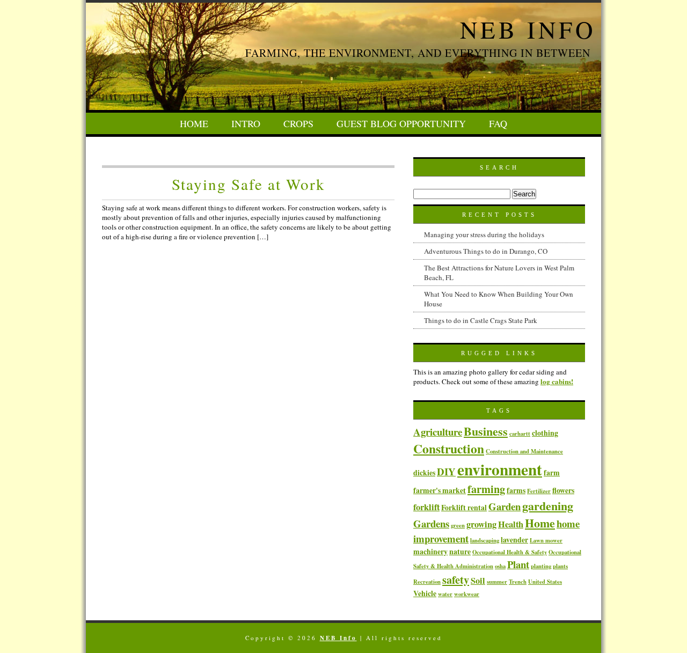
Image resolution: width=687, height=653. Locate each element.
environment (499, 469)
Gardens (431, 523)
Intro (245, 123)
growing (481, 524)
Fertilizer (539, 491)
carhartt (519, 433)
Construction (448, 448)
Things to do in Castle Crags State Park (480, 320)
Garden (504, 506)
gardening (547, 505)
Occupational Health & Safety (509, 552)
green (458, 525)
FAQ (498, 123)
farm (552, 472)
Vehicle (424, 593)
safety (455, 579)
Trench (518, 581)
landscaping (484, 540)
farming (486, 489)
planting (541, 566)
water (445, 594)
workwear (466, 594)
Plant (518, 564)
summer (497, 581)
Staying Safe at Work (248, 183)
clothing (545, 432)
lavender (514, 539)
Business (486, 430)
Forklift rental (464, 507)
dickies (424, 472)
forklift (426, 507)
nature (460, 551)
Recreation (427, 581)
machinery (430, 551)
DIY (446, 471)
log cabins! (556, 381)
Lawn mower (546, 540)
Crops (298, 123)
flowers (563, 490)
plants (560, 566)
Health (510, 524)
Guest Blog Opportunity (401, 123)
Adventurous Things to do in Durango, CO (485, 251)
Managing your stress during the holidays (484, 234)
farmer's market (439, 490)
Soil (478, 580)
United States (545, 581)
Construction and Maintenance (524, 451)
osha (500, 566)
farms (516, 490)
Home (194, 123)
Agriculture (437, 431)
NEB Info (528, 29)
